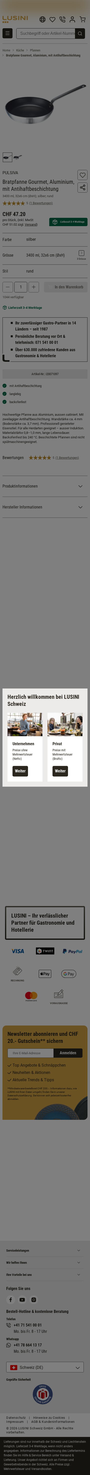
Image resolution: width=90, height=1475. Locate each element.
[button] (25, 747)
